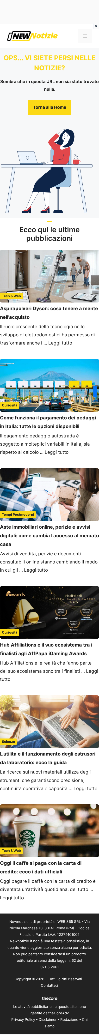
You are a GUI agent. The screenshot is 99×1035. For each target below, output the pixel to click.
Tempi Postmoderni (18, 514)
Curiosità (9, 405)
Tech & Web (11, 296)
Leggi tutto (60, 343)
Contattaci (49, 985)
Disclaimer (48, 1019)
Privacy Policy (23, 1019)
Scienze (8, 741)
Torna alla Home (49, 107)
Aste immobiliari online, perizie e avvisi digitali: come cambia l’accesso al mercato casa (49, 535)
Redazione (69, 1019)
